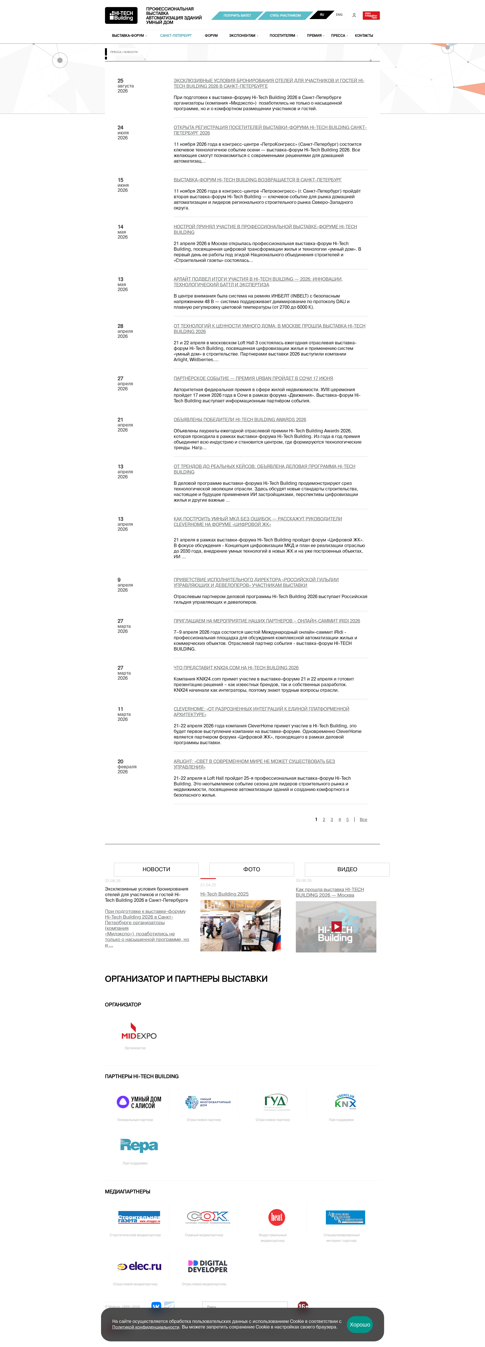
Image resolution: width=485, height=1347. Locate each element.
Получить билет (237, 15)
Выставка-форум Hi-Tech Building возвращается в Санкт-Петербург (258, 180)
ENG (339, 14)
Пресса (338, 35)
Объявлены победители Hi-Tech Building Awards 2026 (240, 420)
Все (363, 820)
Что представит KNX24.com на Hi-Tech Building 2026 (236, 668)
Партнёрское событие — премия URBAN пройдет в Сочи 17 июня (253, 379)
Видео (347, 869)
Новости (156, 869)
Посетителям (282, 35)
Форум (211, 35)
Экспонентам (242, 35)
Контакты (364, 35)
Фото (251, 869)
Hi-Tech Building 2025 (224, 894)
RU (322, 14)
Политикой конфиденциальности (145, 1327)
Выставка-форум (128, 35)
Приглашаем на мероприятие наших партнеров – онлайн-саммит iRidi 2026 (267, 621)
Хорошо (360, 1324)
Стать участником (285, 15)
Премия (314, 35)
